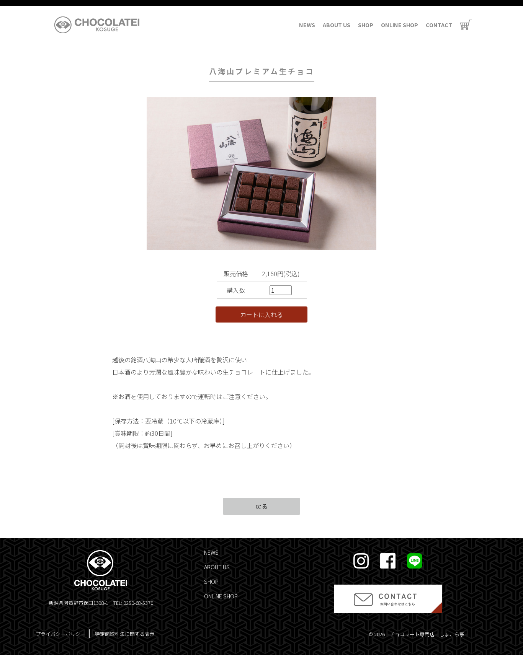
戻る (261, 506)
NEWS (307, 25)
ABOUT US (336, 25)
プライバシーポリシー (60, 633)
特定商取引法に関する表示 (125, 633)
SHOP (365, 25)
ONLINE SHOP (399, 25)
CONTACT (439, 25)
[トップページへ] (97, 25)
